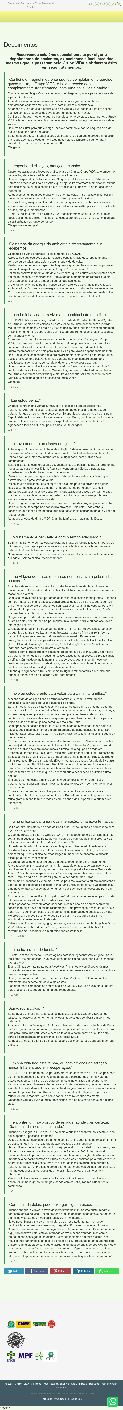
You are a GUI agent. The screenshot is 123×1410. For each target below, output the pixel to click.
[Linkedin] (102, 4)
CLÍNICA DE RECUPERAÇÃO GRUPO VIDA (82, 1393)
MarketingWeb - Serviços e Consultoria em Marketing (63, 1402)
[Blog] (119, 4)
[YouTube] (108, 4)
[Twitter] (97, 4)
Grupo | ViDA (22, 1383)
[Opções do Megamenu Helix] (114, 16)
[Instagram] (113, 4)
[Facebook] (91, 4)
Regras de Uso (74, 1398)
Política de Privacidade (53, 1398)
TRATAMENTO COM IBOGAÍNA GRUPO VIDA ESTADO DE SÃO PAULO (48, 1393)
